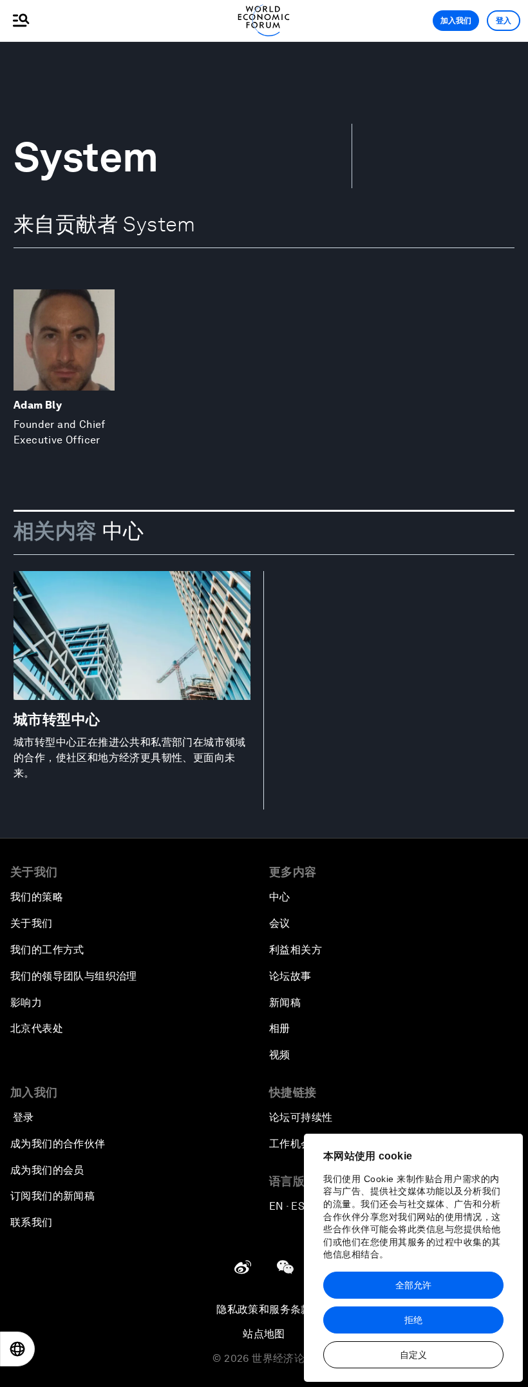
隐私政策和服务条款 (264, 1309)
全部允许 (413, 1285)
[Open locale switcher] (17, 1349)
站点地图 (264, 1334)
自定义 (413, 1355)
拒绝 (413, 1320)
